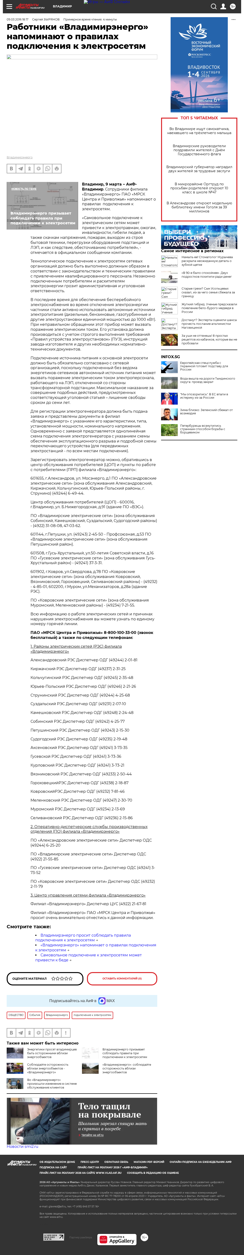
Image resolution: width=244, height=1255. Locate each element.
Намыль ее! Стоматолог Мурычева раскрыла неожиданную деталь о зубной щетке (207, 260)
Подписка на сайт (53, 1167)
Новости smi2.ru (22, 1146)
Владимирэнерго (20, 157)
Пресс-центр (90, 1162)
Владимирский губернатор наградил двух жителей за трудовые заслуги (199, 169)
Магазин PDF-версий (149, 1162)
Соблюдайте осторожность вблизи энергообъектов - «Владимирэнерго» (47, 1068)
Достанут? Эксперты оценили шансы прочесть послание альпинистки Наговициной (209, 323)
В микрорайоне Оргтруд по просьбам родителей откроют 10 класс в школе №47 (199, 188)
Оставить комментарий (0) (122, 978)
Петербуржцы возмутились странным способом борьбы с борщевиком (202, 429)
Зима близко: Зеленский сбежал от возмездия (206, 411)
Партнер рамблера (80, 1237)
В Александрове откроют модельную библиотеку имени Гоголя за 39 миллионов (199, 207)
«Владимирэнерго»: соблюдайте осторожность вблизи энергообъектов (126, 1068)
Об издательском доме (57, 1162)
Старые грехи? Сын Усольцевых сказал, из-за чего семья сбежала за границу (208, 292)
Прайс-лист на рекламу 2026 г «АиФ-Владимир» (113, 1167)
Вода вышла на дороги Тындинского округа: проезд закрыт (207, 380)
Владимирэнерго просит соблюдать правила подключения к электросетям (83, 938)
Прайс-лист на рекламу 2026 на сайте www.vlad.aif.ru (81, 1173)
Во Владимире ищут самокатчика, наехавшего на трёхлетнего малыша (199, 131)
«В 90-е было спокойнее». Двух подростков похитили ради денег (207, 274)
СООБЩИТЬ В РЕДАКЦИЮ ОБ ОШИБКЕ (153, 1173)
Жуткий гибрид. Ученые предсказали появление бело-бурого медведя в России (209, 308)
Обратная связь (116, 1162)
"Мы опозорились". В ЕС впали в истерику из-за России (204, 396)
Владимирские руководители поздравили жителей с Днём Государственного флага (199, 150)
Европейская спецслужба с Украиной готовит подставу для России (204, 366)
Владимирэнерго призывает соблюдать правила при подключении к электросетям (124, 1053)
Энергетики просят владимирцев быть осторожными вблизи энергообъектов (52, 1053)
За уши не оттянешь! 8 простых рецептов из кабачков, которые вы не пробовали (209, 339)
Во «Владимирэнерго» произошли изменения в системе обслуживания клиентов (52, 1083)
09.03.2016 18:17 (17, 19)
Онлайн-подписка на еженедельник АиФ (201, 1162)
